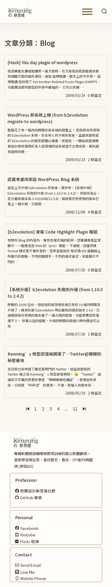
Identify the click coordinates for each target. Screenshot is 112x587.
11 (75, 408)
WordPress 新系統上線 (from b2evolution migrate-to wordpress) (48, 118)
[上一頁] (27, 408)
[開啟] (87, 12)
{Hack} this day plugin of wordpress (43, 62)
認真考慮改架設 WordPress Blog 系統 (43, 179)
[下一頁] (84, 408)
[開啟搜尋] (104, 11)
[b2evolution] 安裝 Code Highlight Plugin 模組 (52, 232)
